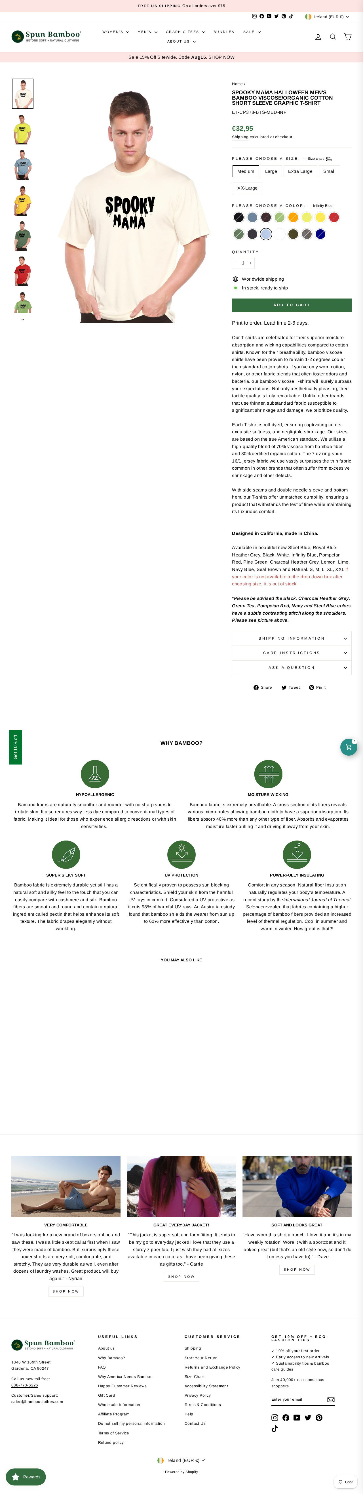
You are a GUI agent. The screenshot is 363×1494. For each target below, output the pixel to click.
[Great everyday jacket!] (181, 1186)
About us (106, 1348)
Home (237, 84)
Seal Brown (266, 217)
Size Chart (194, 1377)
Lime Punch (307, 217)
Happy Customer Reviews (122, 1386)
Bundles (224, 32)
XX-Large (247, 188)
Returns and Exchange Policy (212, 1367)
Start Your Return (201, 1358)
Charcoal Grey (307, 234)
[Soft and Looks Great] (297, 1186)
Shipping (240, 137)
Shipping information (292, 638)
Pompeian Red (334, 217)
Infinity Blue (266, 234)
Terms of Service (113, 1433)
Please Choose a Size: (278, 158)
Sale (249, 32)
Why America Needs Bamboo (125, 1377)
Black (238, 217)
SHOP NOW (221, 57)
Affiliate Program (114, 1414)
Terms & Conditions (203, 1405)
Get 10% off (15, 747)
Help (189, 1414)
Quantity (245, 252)
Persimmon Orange (293, 217)
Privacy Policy (198, 1395)
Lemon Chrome (320, 217)
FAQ (102, 1367)
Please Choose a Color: (282, 205)
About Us (179, 41)
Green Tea (279, 217)
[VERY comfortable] (66, 1186)
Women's (113, 32)
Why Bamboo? (111, 1358)
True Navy (320, 234)
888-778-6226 (24, 1385)
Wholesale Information (119, 1405)
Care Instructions (291, 653)
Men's (145, 32)
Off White (279, 234)
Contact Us (195, 1423)
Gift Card (106, 1395)
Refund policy (111, 1442)
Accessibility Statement (206, 1386)
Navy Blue (252, 234)
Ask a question (292, 667)
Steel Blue (252, 217)
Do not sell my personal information (131, 1423)
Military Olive (293, 234)
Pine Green (238, 234)
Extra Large (300, 171)
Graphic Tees (183, 32)
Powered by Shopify (181, 1472)
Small (329, 171)
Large (271, 171)
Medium (245, 171)
